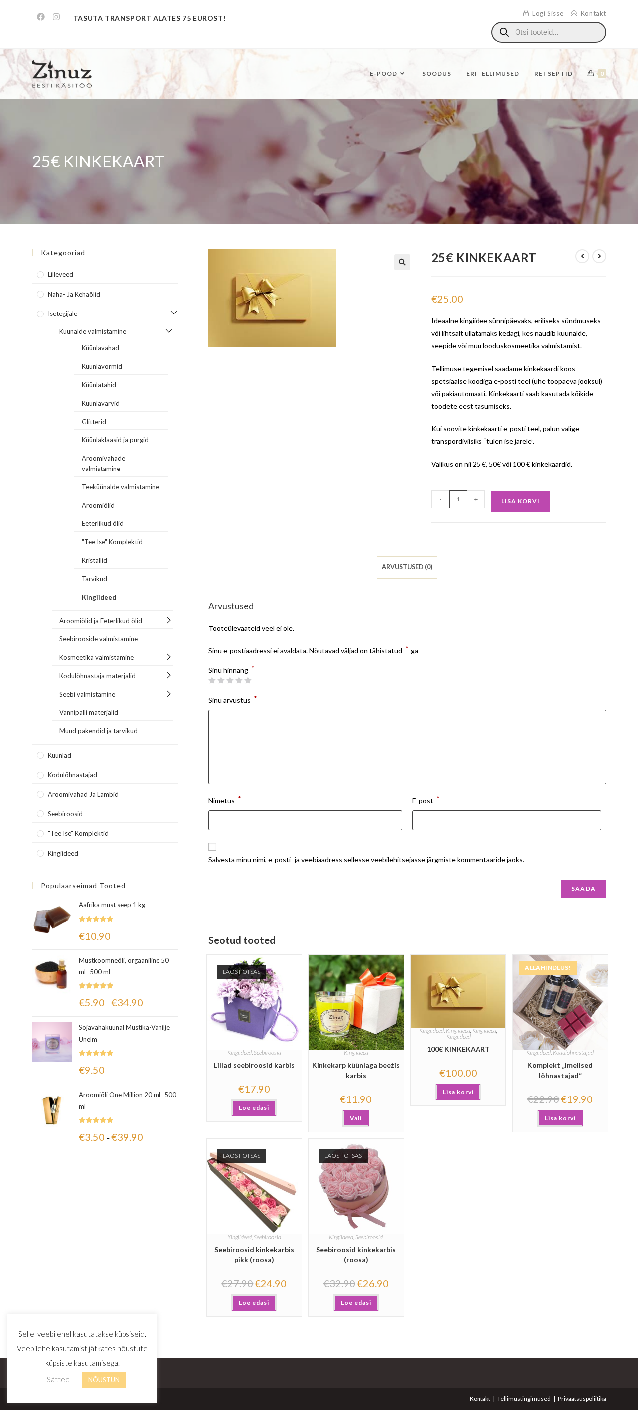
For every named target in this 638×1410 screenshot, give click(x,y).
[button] (402, 262)
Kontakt (480, 1398)
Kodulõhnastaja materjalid (97, 676)
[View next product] (599, 256)
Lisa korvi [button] (458, 1092)
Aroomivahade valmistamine (103, 463)
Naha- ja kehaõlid (74, 294)
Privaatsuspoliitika (582, 1398)
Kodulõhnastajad (573, 1052)
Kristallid (94, 560)
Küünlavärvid (101, 403)
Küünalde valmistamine (92, 331)
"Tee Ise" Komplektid (112, 542)
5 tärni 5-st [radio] (247, 680)
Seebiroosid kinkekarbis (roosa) (356, 1254)
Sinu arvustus (232, 699)
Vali (356, 1118)
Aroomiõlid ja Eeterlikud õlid (100, 621)
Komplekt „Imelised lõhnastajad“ (560, 1070)
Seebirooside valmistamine (98, 639)
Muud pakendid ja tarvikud (98, 731)
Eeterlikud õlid (103, 523)
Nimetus (224, 799)
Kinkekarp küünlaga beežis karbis (356, 1070)
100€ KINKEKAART (458, 1049)
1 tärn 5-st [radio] (211, 680)
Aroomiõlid (98, 505)
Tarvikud (94, 579)
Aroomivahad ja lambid (83, 794)
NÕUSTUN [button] (104, 1380)
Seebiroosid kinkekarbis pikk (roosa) (254, 1254)
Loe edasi (254, 1107)
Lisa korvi (520, 501)
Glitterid (94, 422)
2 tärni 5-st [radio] (220, 680)
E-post (426, 799)
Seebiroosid (267, 1052)
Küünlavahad (100, 348)
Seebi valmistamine (87, 694)
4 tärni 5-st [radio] (238, 680)
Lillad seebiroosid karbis (254, 1065)
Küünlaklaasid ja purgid (115, 440)
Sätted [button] (58, 1379)
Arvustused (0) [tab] (407, 567)
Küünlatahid (99, 385)
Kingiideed (239, 1052)
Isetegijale (62, 313)
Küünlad (59, 755)
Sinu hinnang (231, 670)
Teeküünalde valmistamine (120, 487)
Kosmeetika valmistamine (96, 657)
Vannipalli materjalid (88, 712)
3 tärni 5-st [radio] (229, 680)
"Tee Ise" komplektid (78, 833)
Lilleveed (60, 274)
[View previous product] (582, 256)
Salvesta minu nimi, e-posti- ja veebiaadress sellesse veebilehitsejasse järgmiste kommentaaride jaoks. (366, 859)
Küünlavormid (102, 366)
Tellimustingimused (524, 1398)
